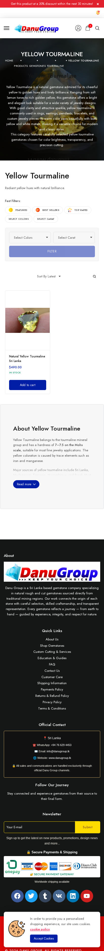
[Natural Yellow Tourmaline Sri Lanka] (27, 320)
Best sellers (50, 210)
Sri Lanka (54, 738)
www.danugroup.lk (59, 757)
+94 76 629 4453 (61, 744)
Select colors (19, 218)
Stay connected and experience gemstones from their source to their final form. (52, 796)
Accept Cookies (44, 938)
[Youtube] (87, 896)
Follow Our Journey (52, 785)
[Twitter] (31, 896)
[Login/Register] (78, 28)
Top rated (81, 210)
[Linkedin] (73, 896)
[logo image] (37, 27)
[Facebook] (17, 896)
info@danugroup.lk (58, 751)
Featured (21, 210)
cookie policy (40, 929)
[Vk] (59, 896)
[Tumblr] (45, 896)
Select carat (46, 218)
